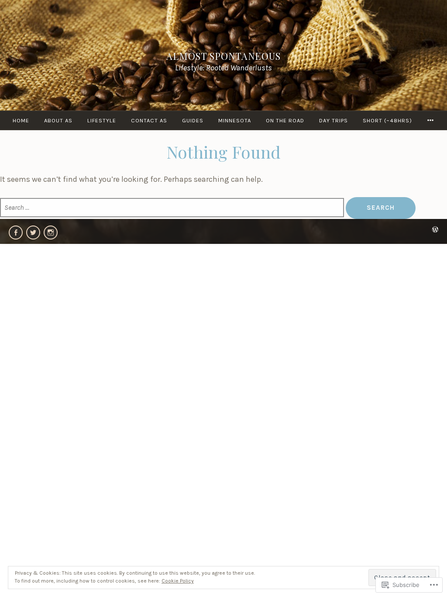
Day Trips (333, 120)
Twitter (33, 232)
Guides (192, 120)
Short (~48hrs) (387, 120)
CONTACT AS (149, 120)
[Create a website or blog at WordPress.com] (435, 230)
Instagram (51, 232)
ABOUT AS (58, 120)
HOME (21, 120)
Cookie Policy (178, 581)
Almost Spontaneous (223, 56)
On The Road (285, 120)
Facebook (16, 232)
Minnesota (234, 120)
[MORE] (430, 120)
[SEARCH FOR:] (173, 208)
